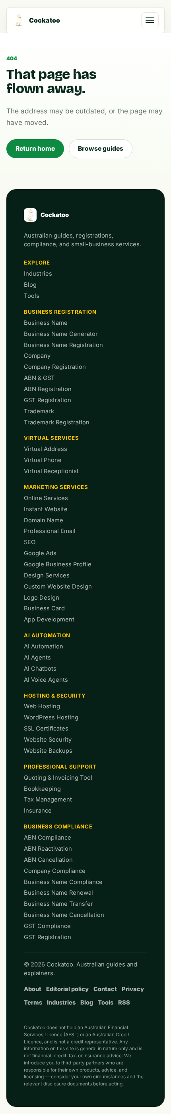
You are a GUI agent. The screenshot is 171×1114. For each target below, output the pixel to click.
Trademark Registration (56, 422)
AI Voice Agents (46, 679)
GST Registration (47, 400)
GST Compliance (47, 926)
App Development (49, 619)
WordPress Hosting (51, 717)
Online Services (46, 498)
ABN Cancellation (48, 859)
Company (37, 355)
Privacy (133, 989)
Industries (38, 273)
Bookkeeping (42, 788)
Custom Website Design (58, 586)
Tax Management (48, 799)
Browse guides (100, 148)
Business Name (46, 322)
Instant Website (46, 509)
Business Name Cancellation (64, 914)
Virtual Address (45, 449)
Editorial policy (67, 989)
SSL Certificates (46, 728)
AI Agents (37, 657)
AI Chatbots (40, 668)
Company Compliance (55, 870)
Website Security (48, 739)
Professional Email (50, 531)
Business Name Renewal (58, 892)
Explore (37, 262)
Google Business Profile (57, 564)
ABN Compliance (47, 837)
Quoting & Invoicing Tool (58, 777)
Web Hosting (42, 706)
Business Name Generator (61, 333)
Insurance (38, 810)
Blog (30, 284)
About (32, 989)
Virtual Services (51, 438)
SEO (29, 542)
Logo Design (41, 597)
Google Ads (40, 553)
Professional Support (60, 766)
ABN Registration (48, 389)
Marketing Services (56, 487)
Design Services (47, 575)
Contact (105, 989)
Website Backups (48, 750)
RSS (124, 1002)
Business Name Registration (63, 345)
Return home (35, 148)
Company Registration (55, 366)
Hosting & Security (55, 695)
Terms (33, 1002)
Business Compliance (58, 826)
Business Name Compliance (63, 882)
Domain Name (43, 520)
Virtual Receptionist (51, 471)
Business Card (44, 608)
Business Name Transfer (58, 903)
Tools (31, 295)
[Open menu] (150, 20)
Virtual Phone (43, 460)
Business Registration (60, 312)
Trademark (39, 411)
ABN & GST (39, 378)
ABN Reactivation (48, 848)
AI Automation (47, 635)
